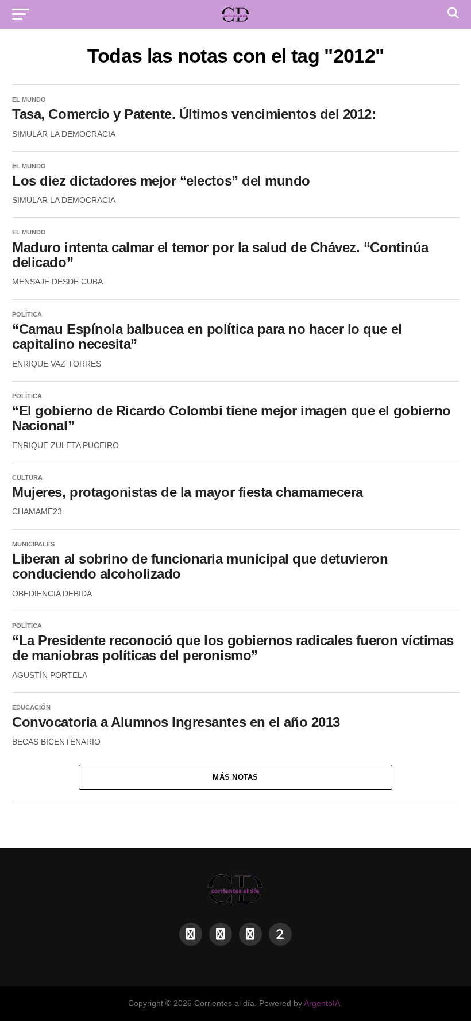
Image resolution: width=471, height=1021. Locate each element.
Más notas (235, 777)
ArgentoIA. (323, 1003)
